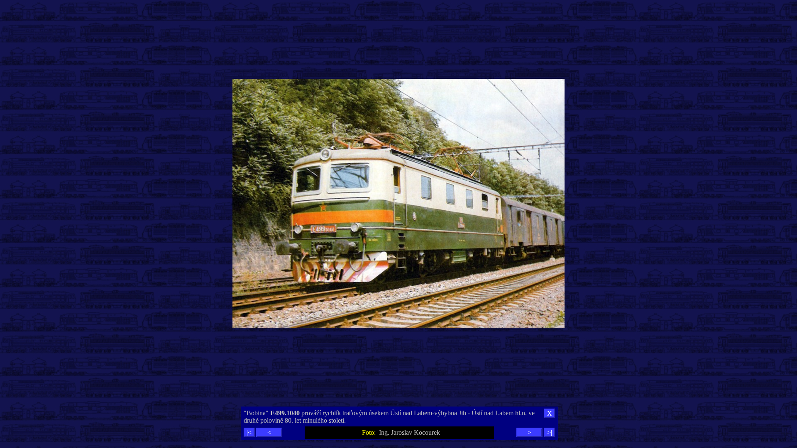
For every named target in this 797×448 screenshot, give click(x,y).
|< (249, 432)
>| (549, 432)
